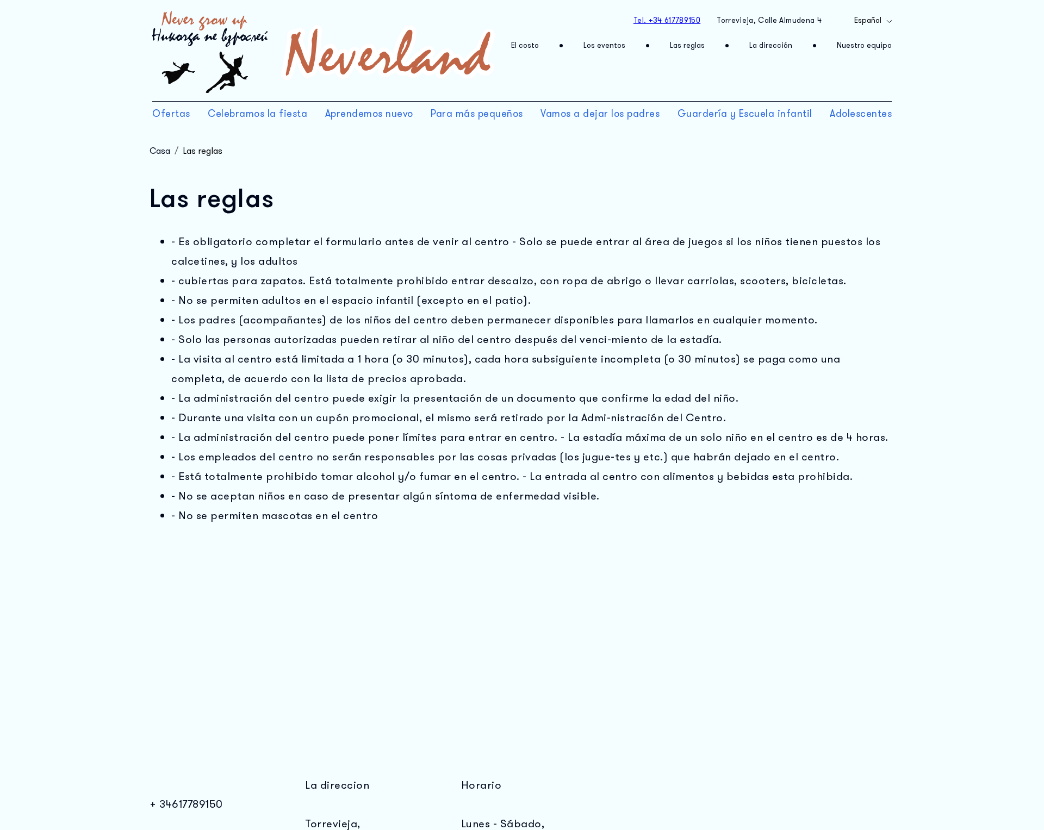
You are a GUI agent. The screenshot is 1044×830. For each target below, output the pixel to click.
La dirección (770, 45)
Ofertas (171, 113)
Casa (160, 151)
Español (867, 20)
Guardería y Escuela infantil (745, 113)
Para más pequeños (477, 113)
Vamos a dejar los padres (600, 113)
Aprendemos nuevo (369, 113)
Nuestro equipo (864, 45)
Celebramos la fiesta (257, 113)
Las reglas (687, 45)
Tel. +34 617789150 (666, 20)
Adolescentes (861, 113)
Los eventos (604, 45)
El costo (525, 45)
